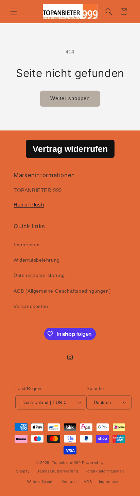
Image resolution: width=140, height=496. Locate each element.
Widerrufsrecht (41, 482)
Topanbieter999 (66, 463)
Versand (69, 482)
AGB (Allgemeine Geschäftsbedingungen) (62, 291)
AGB (88, 482)
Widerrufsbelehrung (37, 260)
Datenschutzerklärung (39, 275)
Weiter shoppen (70, 98)
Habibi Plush (29, 204)
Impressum (26, 244)
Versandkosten (31, 306)
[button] (13, 11)
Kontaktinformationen (104, 471)
